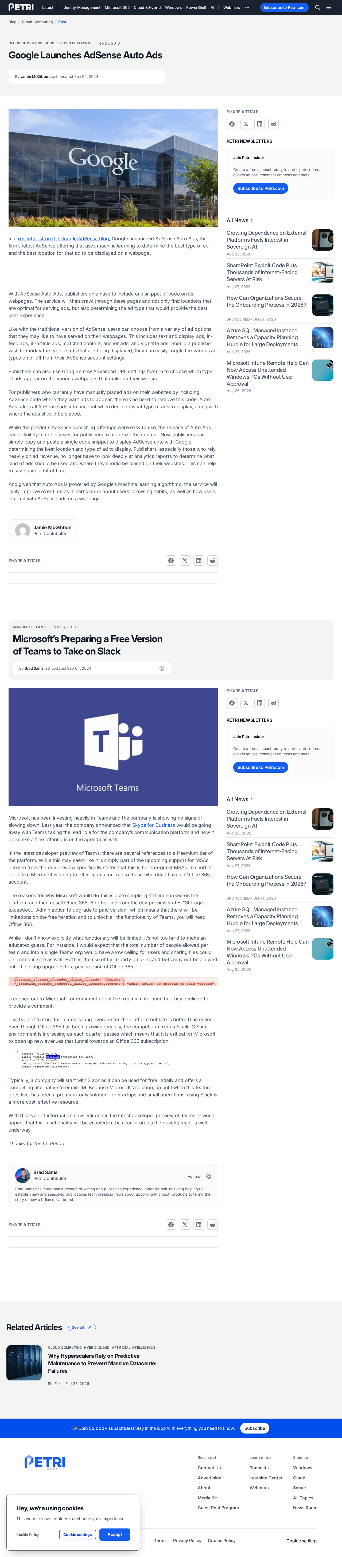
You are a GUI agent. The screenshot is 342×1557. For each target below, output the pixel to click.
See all (78, 1327)
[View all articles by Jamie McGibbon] (22, 530)
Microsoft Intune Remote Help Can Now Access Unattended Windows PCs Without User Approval (268, 373)
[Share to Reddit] (212, 560)
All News (237, 220)
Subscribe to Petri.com (284, 7)
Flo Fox (55, 1383)
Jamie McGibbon (56, 76)
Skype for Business (153, 825)
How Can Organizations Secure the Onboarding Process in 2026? (266, 301)
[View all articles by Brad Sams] (22, 1175)
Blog (13, 21)
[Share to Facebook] (171, 560)
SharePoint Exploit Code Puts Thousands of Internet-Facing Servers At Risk (262, 272)
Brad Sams (55, 668)
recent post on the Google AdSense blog (63, 238)
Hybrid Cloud (97, 1348)
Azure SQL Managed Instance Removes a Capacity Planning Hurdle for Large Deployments (262, 337)
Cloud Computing (37, 21)
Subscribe (254, 1428)
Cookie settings (301, 1540)
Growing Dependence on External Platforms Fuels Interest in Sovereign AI (266, 240)
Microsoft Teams (29, 627)
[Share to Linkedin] (198, 560)
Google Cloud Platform (67, 43)
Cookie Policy (27, 1534)
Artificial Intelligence (133, 1348)
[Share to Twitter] (185, 560)
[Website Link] (162, 668)
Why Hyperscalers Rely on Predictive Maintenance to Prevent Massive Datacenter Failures (102, 1363)
